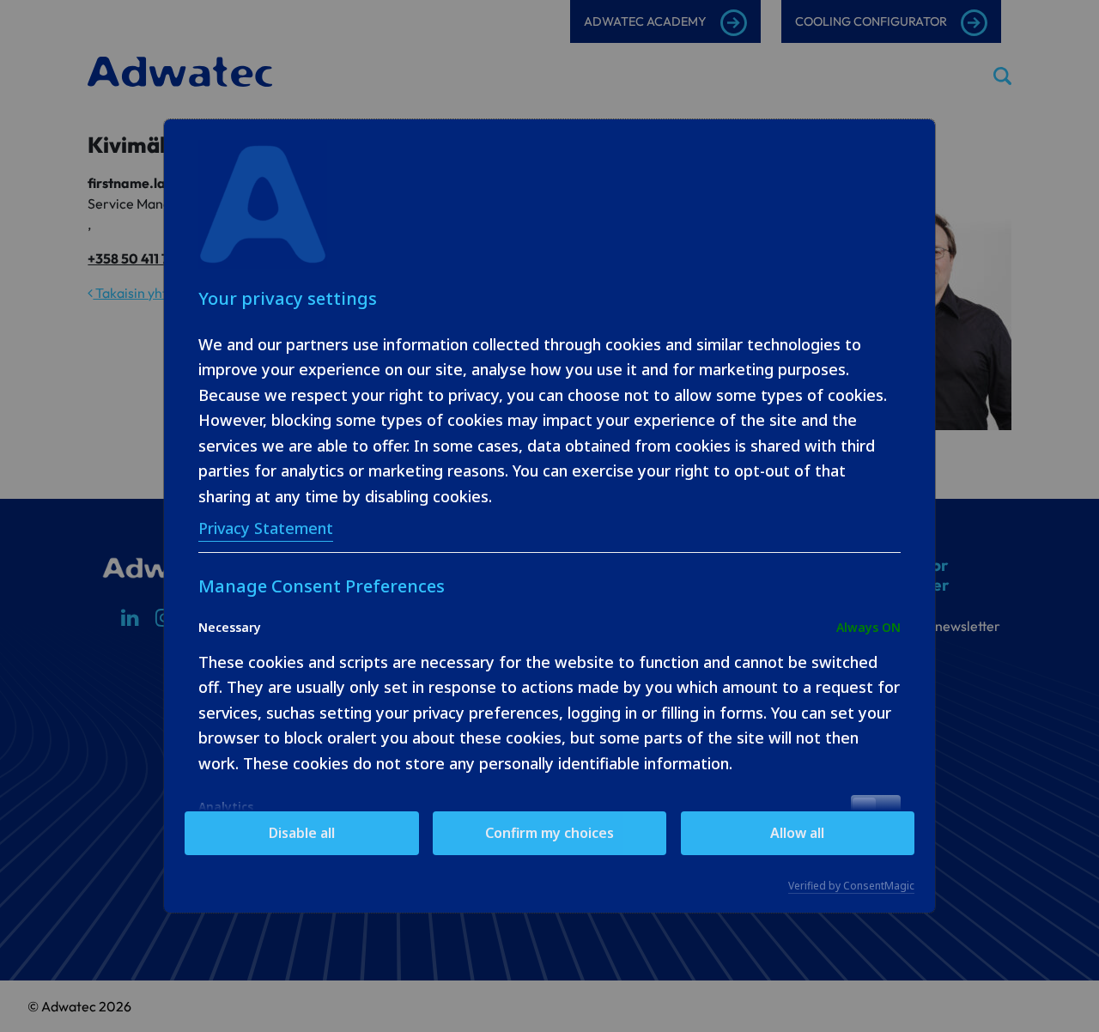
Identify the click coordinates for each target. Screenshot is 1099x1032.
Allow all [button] (797, 832)
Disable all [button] (302, 832)
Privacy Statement (265, 528)
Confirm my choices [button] (549, 832)
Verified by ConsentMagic (851, 886)
